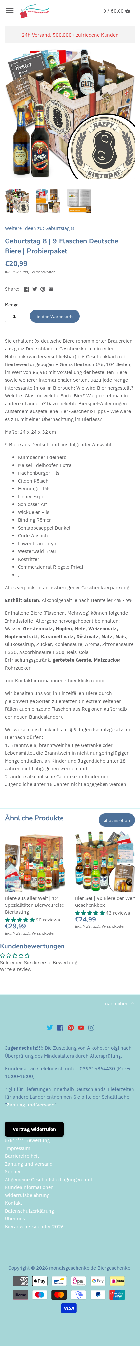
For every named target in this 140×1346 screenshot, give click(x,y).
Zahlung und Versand (31, 1105)
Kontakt (13, 1203)
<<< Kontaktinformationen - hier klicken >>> (54, 680)
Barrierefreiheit (22, 1156)
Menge (12, 304)
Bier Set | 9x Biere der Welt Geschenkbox (105, 901)
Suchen (13, 1171)
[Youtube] (81, 1027)
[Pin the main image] (42, 288)
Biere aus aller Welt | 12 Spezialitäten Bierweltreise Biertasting (34, 905)
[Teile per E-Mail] (51, 288)
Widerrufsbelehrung (27, 1195)
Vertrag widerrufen (34, 1129)
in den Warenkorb (55, 316)
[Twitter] (50, 1027)
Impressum (17, 1148)
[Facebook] (60, 1027)
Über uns (15, 1218)
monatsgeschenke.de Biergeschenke (89, 1268)
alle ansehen (117, 820)
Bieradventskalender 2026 (34, 1226)
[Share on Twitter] (34, 288)
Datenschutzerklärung (29, 1211)
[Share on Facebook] (26, 288)
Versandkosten (43, 272)
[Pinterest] (71, 1027)
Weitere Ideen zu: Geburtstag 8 (39, 228)
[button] (20, 920)
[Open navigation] (10, 11)
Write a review (16, 969)
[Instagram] (91, 1027)
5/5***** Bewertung (27, 1140)
